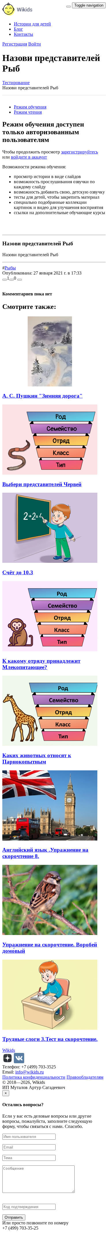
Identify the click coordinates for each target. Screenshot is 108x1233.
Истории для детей (32, 23)
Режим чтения (28, 112)
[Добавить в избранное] (19, 280)
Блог (18, 29)
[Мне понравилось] (4, 280)
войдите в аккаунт (29, 157)
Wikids (8, 1050)
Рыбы (10, 267)
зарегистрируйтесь (79, 151)
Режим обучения (30, 106)
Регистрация (14, 44)
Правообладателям (85, 1077)
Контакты (23, 34)
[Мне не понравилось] (11, 280)
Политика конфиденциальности (33, 1077)
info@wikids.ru (29, 1072)
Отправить (14, 1217)
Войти (34, 44)
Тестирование (16, 82)
